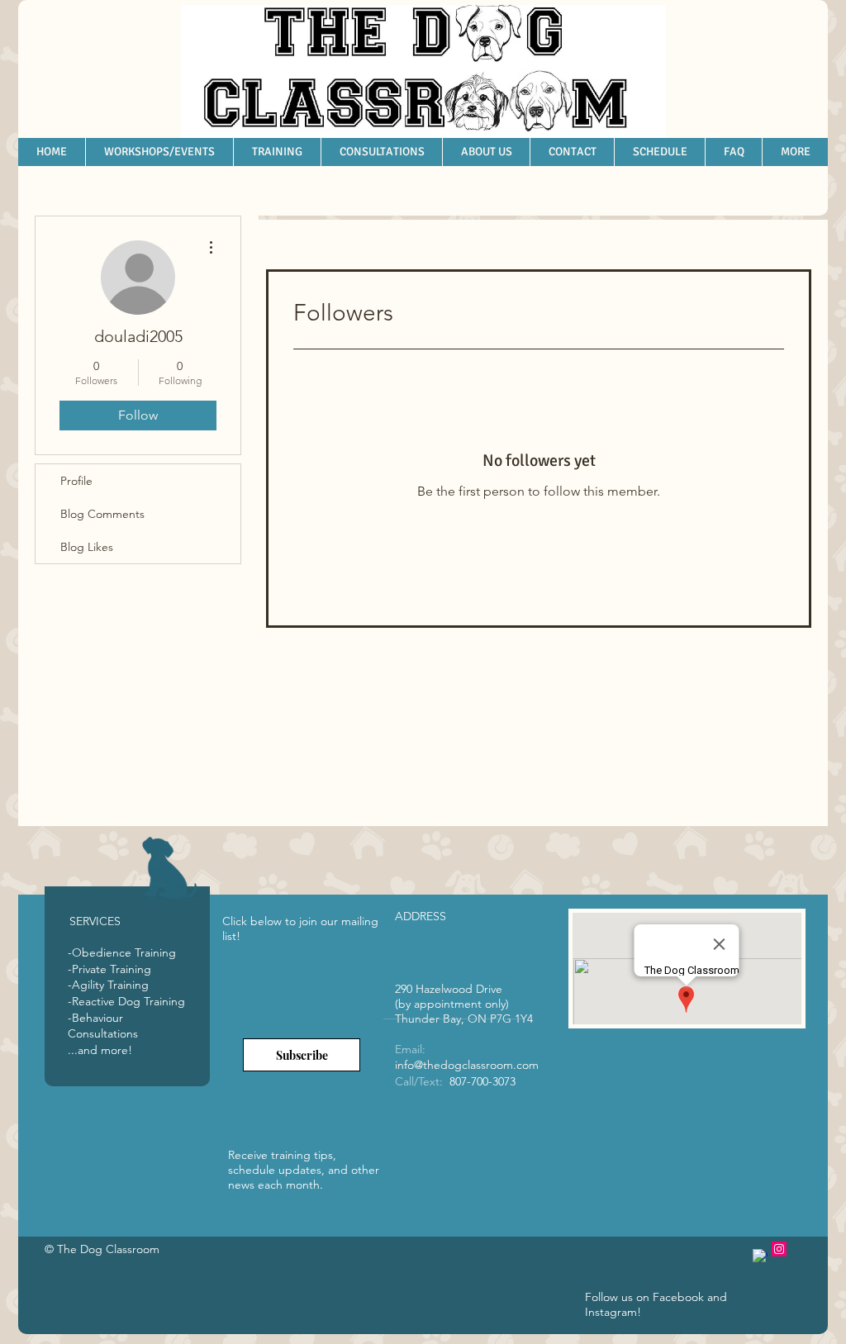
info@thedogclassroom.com (467, 1064)
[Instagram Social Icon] (779, 1249)
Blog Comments (102, 513)
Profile (76, 480)
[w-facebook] (760, 1256)
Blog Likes (86, 546)
